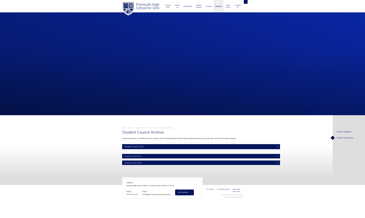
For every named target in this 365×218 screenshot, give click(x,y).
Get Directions (183, 192)
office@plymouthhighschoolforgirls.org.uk (156, 194)
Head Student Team (140, 128)
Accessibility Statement (223, 189)
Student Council (153, 128)
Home (124, 128)
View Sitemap (210, 189)
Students (130, 128)
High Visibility (236, 189)
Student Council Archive (166, 128)
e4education (239, 197)
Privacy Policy (236, 191)
